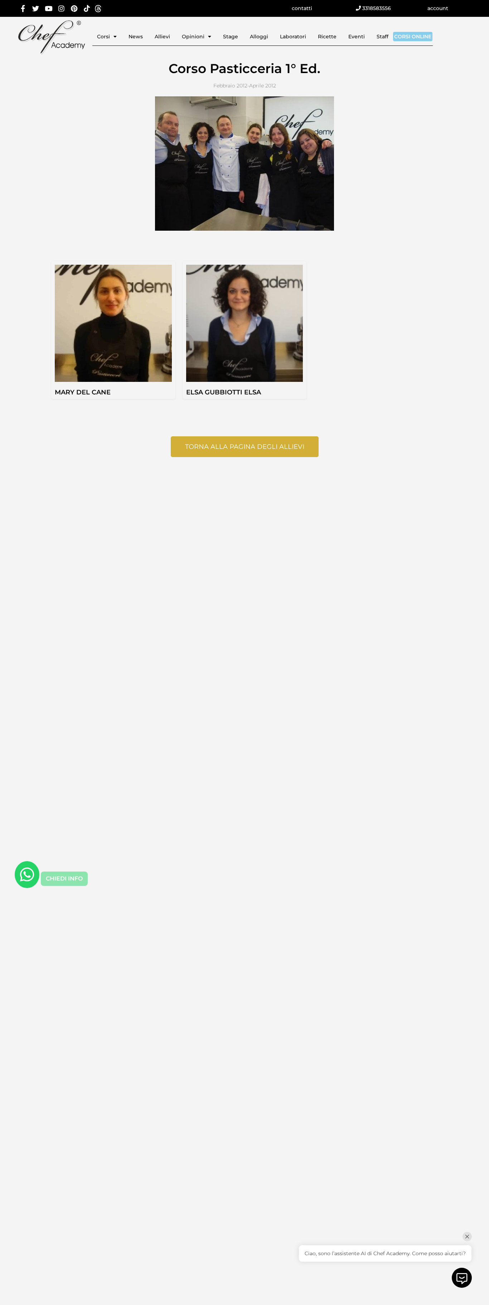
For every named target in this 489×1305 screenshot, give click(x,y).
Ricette (327, 36)
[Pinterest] (74, 8)
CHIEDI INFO (64, 878)
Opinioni (193, 36)
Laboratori (293, 36)
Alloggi (259, 36)
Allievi (162, 36)
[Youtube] (48, 8)
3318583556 (376, 8)
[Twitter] (36, 8)
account (437, 8)
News (136, 36)
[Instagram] (61, 8)
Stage (230, 36)
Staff (382, 36)
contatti (302, 8)
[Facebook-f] (23, 8)
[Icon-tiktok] (87, 8)
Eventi (356, 36)
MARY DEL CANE (83, 392)
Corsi (103, 36)
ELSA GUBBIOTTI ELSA (223, 392)
